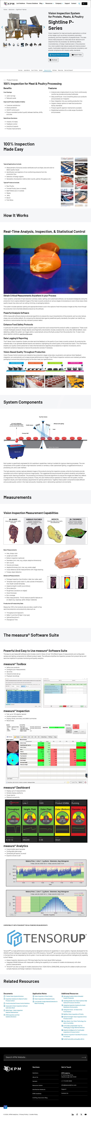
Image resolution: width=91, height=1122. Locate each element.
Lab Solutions (20, 3)
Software (54, 70)
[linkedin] (72, 1114)
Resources (60, 70)
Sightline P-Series (21, 9)
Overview (20, 70)
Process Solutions (32, 3)
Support (67, 3)
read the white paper (26, 334)
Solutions (11, 9)
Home (5, 9)
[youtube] (85, 1114)
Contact (73, 3)
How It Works (34, 70)
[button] (42, 3)
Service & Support (68, 70)
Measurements (47, 70)
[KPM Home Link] (12, 1068)
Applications (27, 70)
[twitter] (81, 1114)
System (41, 70)
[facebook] (77, 1114)
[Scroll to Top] (5, 1107)
